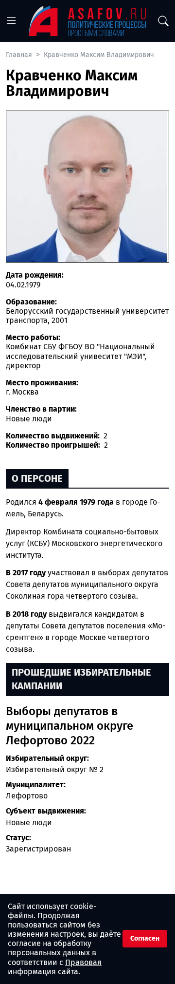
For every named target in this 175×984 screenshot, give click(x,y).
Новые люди (29, 822)
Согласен (144, 938)
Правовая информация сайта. (55, 967)
